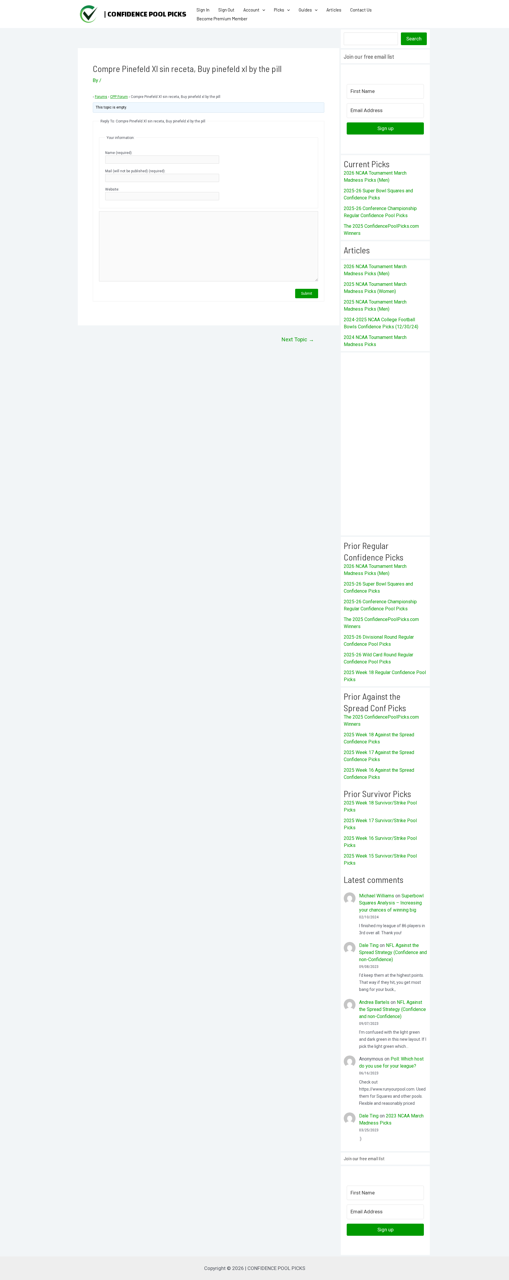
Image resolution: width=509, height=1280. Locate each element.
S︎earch (414, 39)
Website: (112, 189)
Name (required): (119, 153)
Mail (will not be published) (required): (135, 171)
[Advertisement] (385, 443)
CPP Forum (119, 97)
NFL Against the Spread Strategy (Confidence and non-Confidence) (393, 952)
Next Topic (298, 339)
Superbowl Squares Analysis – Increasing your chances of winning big (391, 903)
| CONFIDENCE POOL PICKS (145, 14)
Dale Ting (369, 945)
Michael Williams (376, 896)
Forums (101, 97)
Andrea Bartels (374, 1002)
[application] (262, 9)
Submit (306, 293)
